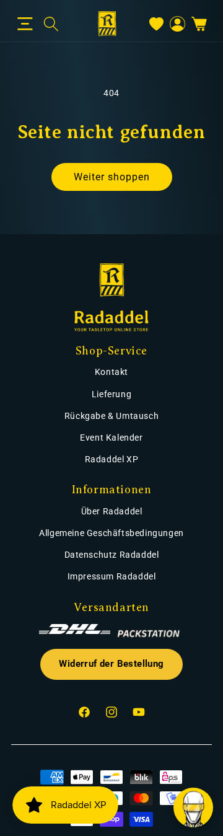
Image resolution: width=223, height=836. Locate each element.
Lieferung (111, 394)
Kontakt (111, 372)
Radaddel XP (112, 459)
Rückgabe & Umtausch (111, 416)
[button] (25, 24)
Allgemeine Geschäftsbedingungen (111, 533)
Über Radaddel (111, 511)
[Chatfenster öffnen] (193, 807)
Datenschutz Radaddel (111, 555)
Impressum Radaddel (112, 576)
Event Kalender (111, 437)
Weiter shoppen (112, 177)
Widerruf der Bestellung (111, 664)
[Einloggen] (177, 24)
